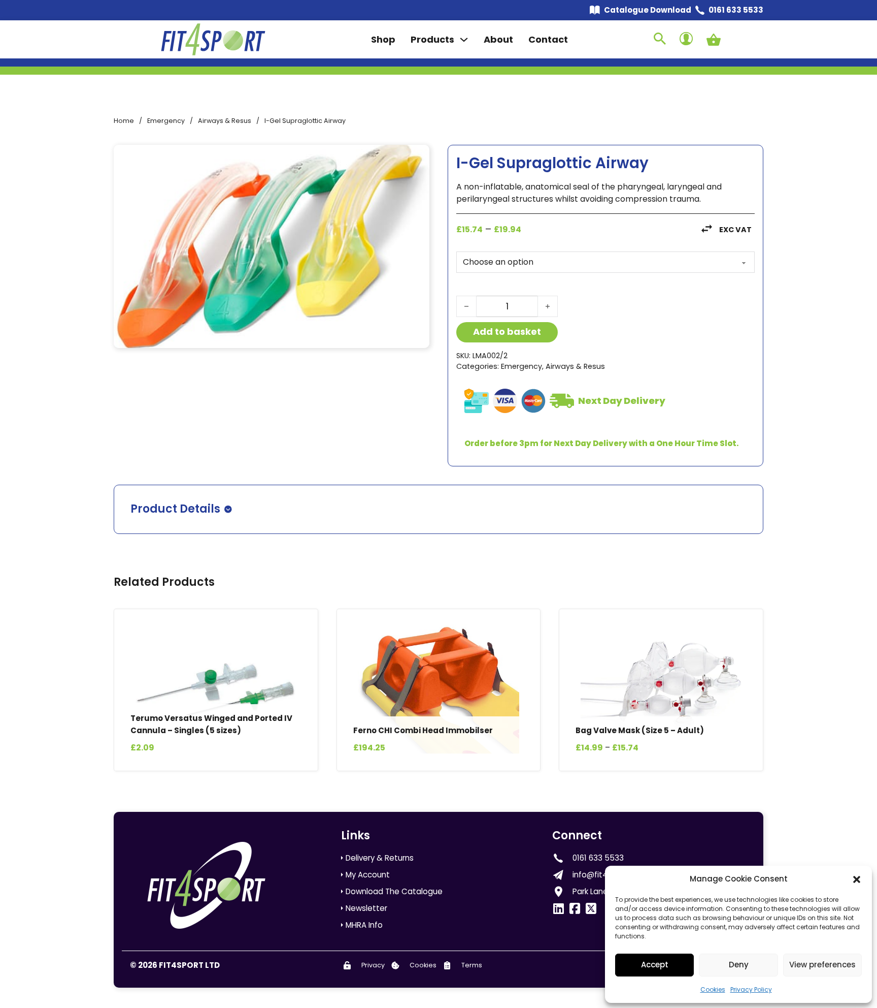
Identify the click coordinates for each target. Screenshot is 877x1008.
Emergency (166, 120)
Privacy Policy (751, 989)
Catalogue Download (647, 10)
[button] (857, 879)
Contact (548, 39)
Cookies (712, 989)
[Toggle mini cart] (713, 40)
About (498, 39)
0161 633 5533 (736, 10)
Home (124, 120)
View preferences (822, 964)
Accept (654, 964)
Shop (383, 39)
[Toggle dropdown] (463, 39)
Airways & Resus (224, 120)
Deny (739, 964)
